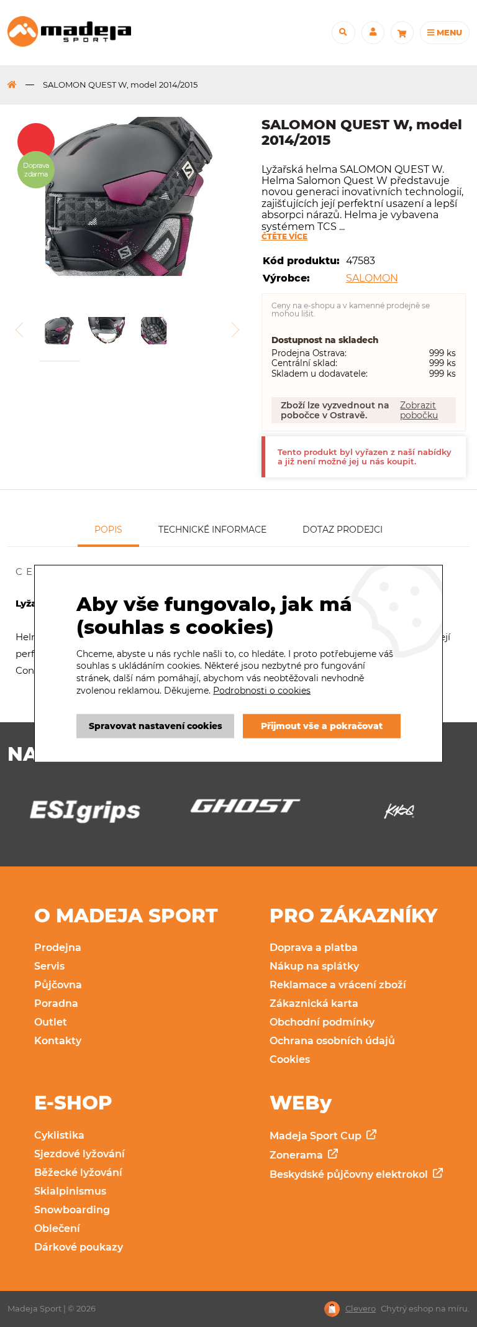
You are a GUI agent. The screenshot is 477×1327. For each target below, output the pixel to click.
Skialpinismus (70, 1191)
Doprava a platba (314, 947)
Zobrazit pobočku (419, 410)
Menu (448, 32)
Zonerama (297, 1155)
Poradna (56, 1003)
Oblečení (57, 1228)
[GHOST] (238, 809)
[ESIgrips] (78, 814)
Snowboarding (72, 1210)
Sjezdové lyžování (79, 1154)
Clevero (360, 1308)
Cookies (290, 1059)
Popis (108, 529)
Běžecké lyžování (78, 1172)
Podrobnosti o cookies (262, 690)
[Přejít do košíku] (402, 32)
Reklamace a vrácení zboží (338, 985)
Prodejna (57, 947)
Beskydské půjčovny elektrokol (350, 1174)
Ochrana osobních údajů (332, 1041)
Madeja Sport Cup (317, 1136)
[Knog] (399, 814)
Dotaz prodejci (342, 529)
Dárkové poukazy (78, 1247)
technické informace (212, 529)
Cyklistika (59, 1135)
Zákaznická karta (314, 1003)
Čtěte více (284, 236)
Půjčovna (58, 985)
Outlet (50, 1022)
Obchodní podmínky (322, 1022)
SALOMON (372, 278)
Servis (49, 966)
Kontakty (57, 1041)
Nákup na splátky (314, 966)
